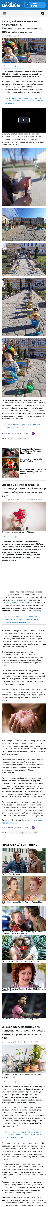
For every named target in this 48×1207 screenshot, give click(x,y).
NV (17, 1126)
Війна (19, 438)
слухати (35, 4)
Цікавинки (32, 832)
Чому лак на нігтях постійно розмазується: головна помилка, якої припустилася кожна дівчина (21, 619)
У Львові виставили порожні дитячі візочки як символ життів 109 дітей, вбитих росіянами (23, 101)
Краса (10, 832)
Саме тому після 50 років (13, 602)
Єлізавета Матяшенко (34, 500)
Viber (33, 433)
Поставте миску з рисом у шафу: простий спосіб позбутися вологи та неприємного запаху (23, 1134)
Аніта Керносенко (33, 1042)
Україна (11, 438)
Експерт (38, 610)
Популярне (21, 832)
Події (26, 438)
